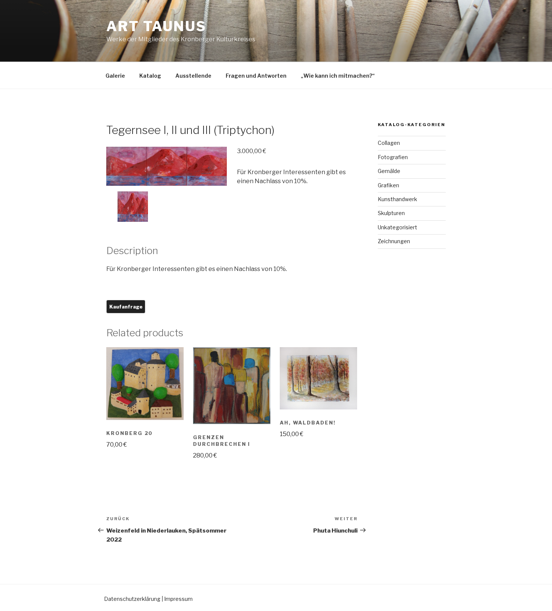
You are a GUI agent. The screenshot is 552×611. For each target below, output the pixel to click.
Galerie (115, 75)
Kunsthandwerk (397, 199)
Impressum (178, 599)
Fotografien (393, 157)
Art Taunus (156, 26)
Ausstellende (193, 75)
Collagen (389, 143)
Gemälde (389, 171)
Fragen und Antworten (256, 75)
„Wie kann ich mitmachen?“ (338, 75)
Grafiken (388, 185)
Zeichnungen (394, 241)
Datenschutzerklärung (132, 599)
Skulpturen (391, 213)
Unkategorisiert (397, 227)
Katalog (150, 75)
